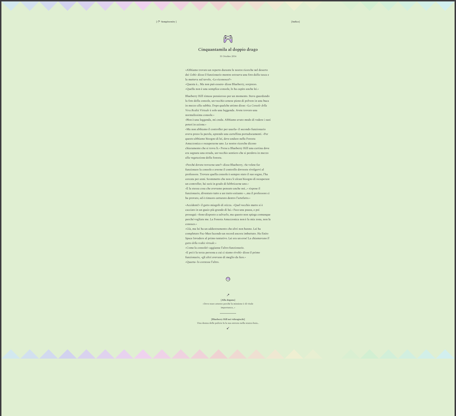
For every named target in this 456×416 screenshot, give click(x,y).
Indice (295, 21)
